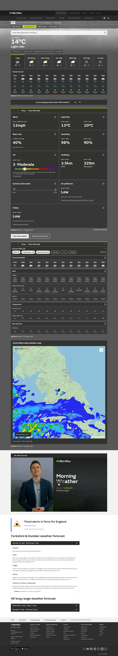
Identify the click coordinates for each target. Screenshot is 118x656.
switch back (57, 22)
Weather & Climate (35, 624)
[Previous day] (13, 110)
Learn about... (89, 18)
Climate (61, 18)
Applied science (50, 633)
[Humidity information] (103, 134)
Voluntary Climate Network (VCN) (15, 642)
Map (42, 26)
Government (67, 627)
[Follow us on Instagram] (98, 648)
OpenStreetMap (101, 437)
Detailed (29, 26)
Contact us (84, 637)
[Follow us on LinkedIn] (102, 648)
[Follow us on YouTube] (87, 648)
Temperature (26, 252)
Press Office (84, 631)
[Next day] (18, 110)
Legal (101, 631)
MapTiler (94, 437)
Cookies (102, 629)
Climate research (50, 631)
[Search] (104, 32)
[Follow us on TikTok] (94, 648)
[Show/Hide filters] (105, 248)
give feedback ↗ (47, 22)
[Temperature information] (105, 304)
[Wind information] (105, 271)
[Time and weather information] (105, 258)
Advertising (66, 639)
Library (48, 637)
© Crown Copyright (102, 654)
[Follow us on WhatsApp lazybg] (105, 648)
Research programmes (74, 13)
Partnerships (84, 635)
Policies (101, 624)
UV (64, 252)
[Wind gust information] (55, 117)
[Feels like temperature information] (103, 117)
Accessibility (103, 627)
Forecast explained (100, 229)
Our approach (49, 627)
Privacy (101, 633)
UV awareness (17, 176)
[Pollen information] (103, 208)
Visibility (72, 252)
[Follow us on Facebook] (91, 648)
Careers (99, 13)
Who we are (84, 627)
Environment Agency (30, 525)
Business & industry (69, 631)
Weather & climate (61, 13)
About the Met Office (86, 624)
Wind (14, 252)
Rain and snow (41, 252)
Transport (66, 629)
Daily (16, 26)
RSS (101, 635)
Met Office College (15, 627)
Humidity (55, 252)
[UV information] (55, 155)
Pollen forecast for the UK (20, 224)
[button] (59, 391)
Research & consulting (69, 635)
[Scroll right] (105, 71)
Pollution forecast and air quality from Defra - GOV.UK (77, 200)
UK (53, 26)
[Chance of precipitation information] (55, 134)
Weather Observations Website (16, 637)
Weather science (50, 629)
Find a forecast (21, 18)
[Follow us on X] (84, 648)
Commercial (84, 629)
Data (65, 633)
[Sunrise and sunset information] (55, 184)
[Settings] (104, 18)
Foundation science (51, 635)
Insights (66, 637)
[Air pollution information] (103, 184)
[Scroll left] (100, 71)
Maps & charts (50, 18)
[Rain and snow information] (105, 324)
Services (85, 13)
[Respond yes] (75, 102)
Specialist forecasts (74, 18)
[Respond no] (79, 102)
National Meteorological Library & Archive (16, 632)
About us (91, 13)
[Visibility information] (103, 155)
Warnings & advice (36, 18)
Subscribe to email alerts (87, 639)
